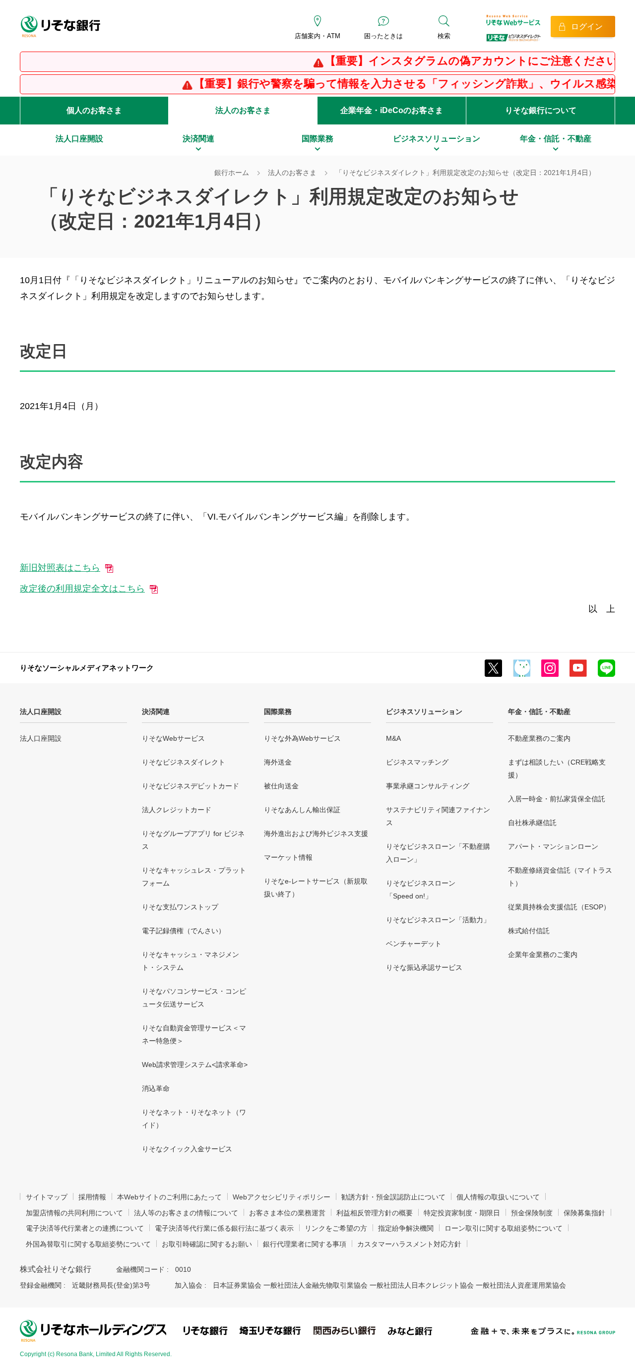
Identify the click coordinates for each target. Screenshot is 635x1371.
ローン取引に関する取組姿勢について (503, 1228)
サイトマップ (46, 1197)
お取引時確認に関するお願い (207, 1244)
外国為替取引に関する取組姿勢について (88, 1244)
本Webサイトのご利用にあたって (169, 1197)
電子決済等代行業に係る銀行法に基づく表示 (224, 1228)
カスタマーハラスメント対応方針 (409, 1244)
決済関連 (156, 711)
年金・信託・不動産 (539, 711)
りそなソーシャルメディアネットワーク (87, 667)
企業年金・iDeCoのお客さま (391, 110)
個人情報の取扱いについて (498, 1197)
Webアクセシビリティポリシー (281, 1197)
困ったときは (383, 36)
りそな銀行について (540, 110)
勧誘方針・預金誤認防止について (393, 1197)
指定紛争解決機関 (406, 1228)
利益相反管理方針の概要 (374, 1213)
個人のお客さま (94, 110)
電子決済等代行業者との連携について (85, 1228)
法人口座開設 (41, 711)
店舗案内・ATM (317, 36)
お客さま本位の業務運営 (287, 1213)
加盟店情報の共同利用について (74, 1213)
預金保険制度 (532, 1213)
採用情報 (92, 1197)
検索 (444, 36)
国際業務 (278, 711)
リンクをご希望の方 (336, 1228)
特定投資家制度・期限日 (462, 1213)
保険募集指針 (584, 1213)
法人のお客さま (243, 110)
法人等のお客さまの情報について (186, 1213)
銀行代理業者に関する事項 (304, 1244)
